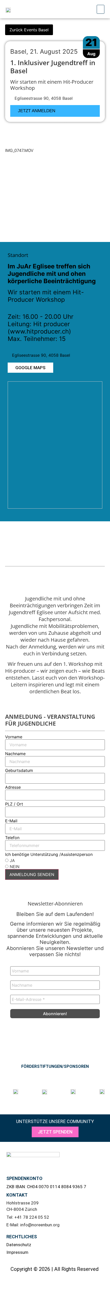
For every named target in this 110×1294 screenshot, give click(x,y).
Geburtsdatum (19, 770)
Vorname (13, 737)
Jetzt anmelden (36, 110)
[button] (100, 9)
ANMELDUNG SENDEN (31, 874)
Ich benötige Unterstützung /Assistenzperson (49, 854)
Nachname (15, 754)
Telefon (12, 838)
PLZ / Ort (14, 804)
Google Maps (30, 367)
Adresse (13, 787)
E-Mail (11, 821)
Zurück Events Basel (29, 29)
